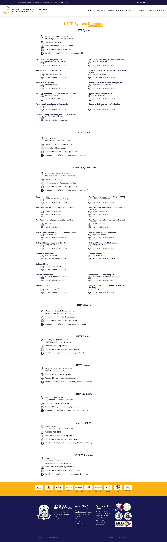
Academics (100, 10)
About (90, 10)
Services (159, 10)
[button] (130, 2)
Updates (149, 10)
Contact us (124, 537)
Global (140, 10)
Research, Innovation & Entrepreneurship (121, 10)
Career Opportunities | (115, 537)
